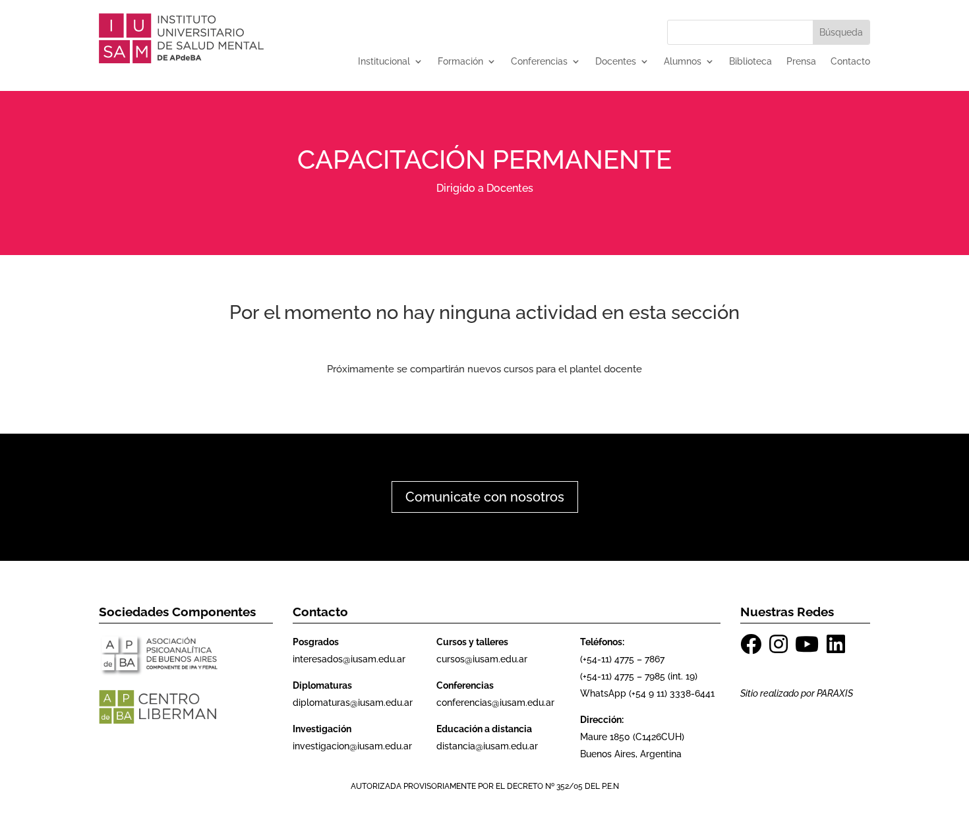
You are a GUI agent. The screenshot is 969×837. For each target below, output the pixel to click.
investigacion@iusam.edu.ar (352, 746)
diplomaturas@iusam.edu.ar (353, 702)
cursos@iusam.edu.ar (481, 659)
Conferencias (539, 62)
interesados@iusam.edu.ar (349, 659)
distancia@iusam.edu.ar (487, 746)
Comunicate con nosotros (484, 497)
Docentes (615, 62)
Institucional (384, 62)
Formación (460, 62)
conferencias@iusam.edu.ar (495, 702)
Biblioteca (750, 62)
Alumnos (682, 62)
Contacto (850, 62)
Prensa (801, 62)
